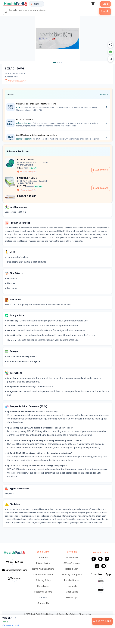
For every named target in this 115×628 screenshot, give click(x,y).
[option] (57, 107)
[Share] (110, 44)
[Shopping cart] (94, 4)
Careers (43, 597)
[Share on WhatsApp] (110, 52)
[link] (15, 4)
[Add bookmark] (110, 59)
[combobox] (53, 11)
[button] (5, 12)
